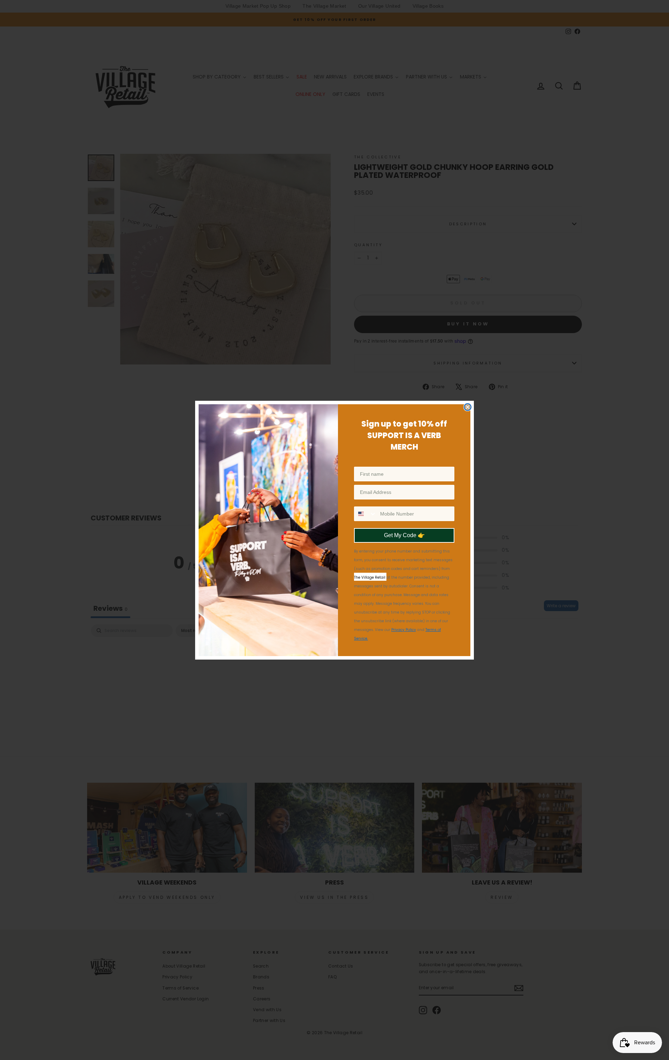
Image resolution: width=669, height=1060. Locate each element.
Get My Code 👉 (404, 535)
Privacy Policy (403, 629)
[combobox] (365, 514)
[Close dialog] (467, 407)
